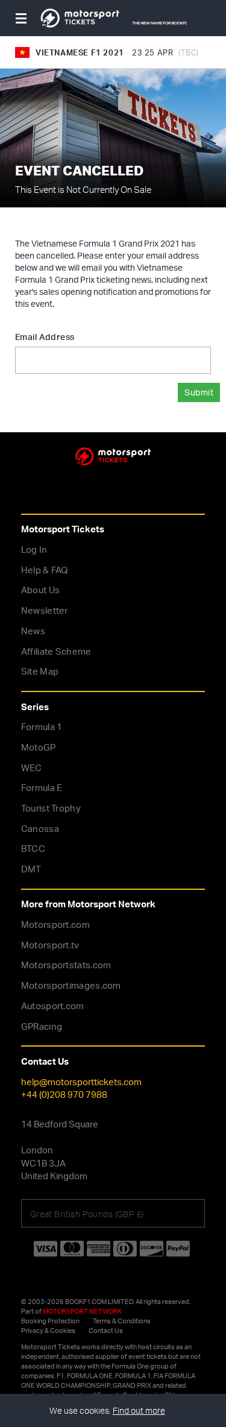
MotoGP (38, 747)
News (33, 631)
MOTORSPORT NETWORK (82, 1311)
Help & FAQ (44, 570)
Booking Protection (50, 1321)
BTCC (33, 848)
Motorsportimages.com (71, 985)
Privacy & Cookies (48, 1330)
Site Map (39, 671)
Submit (198, 392)
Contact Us (106, 1330)
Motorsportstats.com (66, 965)
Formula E (42, 787)
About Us (40, 590)
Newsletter (44, 610)
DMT (31, 869)
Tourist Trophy (51, 808)
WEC (31, 767)
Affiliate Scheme (56, 651)
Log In (34, 549)
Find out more (139, 1410)
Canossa (40, 828)
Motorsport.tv (50, 945)
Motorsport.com (55, 924)
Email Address (44, 337)
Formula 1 (42, 726)
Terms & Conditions (122, 1321)
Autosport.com (52, 1006)
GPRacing (41, 1026)
